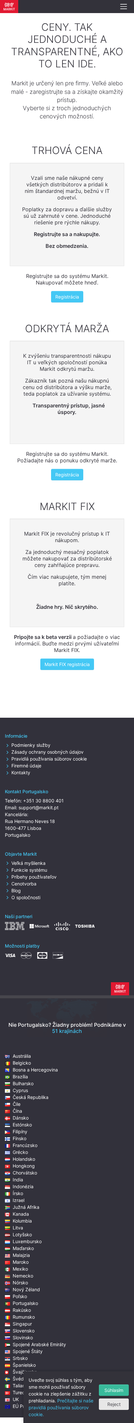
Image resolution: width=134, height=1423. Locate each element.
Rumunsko (24, 1317)
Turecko (21, 1392)
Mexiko (20, 1269)
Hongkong (24, 1166)
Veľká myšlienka (28, 863)
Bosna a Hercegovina (35, 1069)
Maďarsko (23, 1248)
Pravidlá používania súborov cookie (49, 759)
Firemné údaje (26, 765)
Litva (18, 1227)
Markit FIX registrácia (67, 664)
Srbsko (20, 1358)
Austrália (22, 1056)
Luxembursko (27, 1241)
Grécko (20, 1152)
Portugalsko (25, 1303)
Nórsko (20, 1282)
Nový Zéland (26, 1289)
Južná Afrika (26, 1207)
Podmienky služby (30, 745)
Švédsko (22, 1378)
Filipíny (20, 1131)
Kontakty (20, 772)
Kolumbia (22, 1221)
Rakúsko (22, 1310)
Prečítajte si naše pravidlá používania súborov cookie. (61, 1407)
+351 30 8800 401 (43, 800)
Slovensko (23, 1330)
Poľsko (20, 1296)
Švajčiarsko (25, 1372)
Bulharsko (23, 1083)
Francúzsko (25, 1145)
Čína (17, 1111)
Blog (16, 890)
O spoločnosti (25, 897)
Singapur (22, 1324)
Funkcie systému (29, 870)
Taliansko (23, 1385)
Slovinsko (23, 1337)
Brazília (20, 1076)
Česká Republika (30, 1097)
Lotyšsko (22, 1234)
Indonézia (23, 1186)
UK (16, 1399)
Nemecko (23, 1275)
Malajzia (21, 1255)
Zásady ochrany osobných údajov (47, 752)
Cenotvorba (23, 883)
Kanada (21, 1214)
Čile (16, 1104)
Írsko (18, 1193)
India (18, 1179)
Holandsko (24, 1159)
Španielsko (24, 1365)
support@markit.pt (39, 807)
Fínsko (19, 1138)
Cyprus (20, 1090)
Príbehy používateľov (34, 877)
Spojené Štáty (28, 1351)
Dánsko (21, 1118)
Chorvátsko (25, 1172)
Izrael (18, 1200)
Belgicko (22, 1063)
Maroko (21, 1262)
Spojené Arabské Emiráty (39, 1344)
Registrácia (67, 297)
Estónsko (22, 1124)
